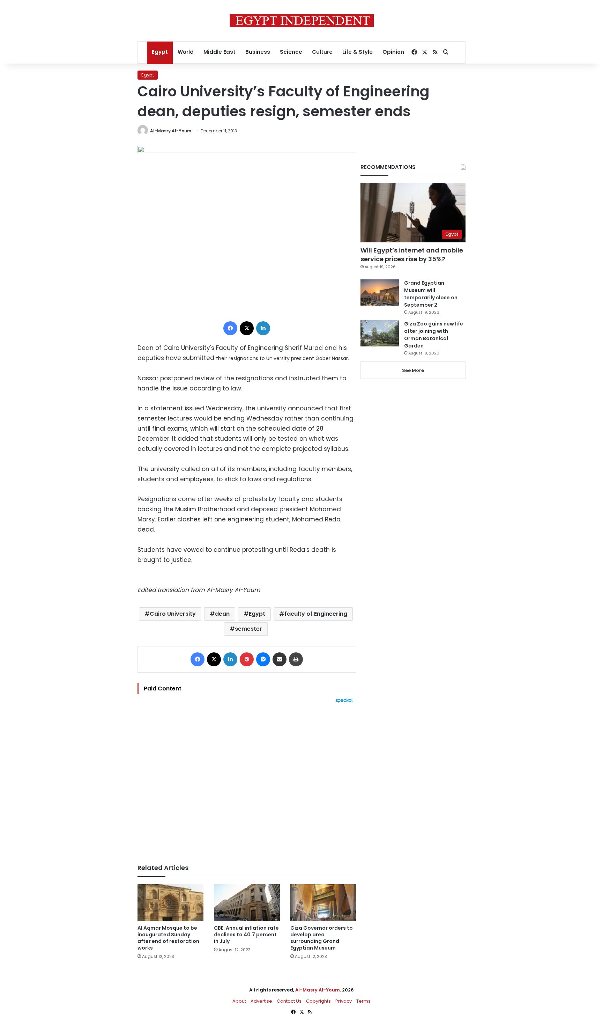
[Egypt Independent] (302, 20)
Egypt (160, 52)
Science (291, 52)
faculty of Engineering (315, 614)
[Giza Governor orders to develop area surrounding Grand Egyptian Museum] (323, 903)
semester (248, 629)
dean (222, 614)
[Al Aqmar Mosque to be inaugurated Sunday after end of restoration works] (170, 903)
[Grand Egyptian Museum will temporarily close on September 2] (379, 292)
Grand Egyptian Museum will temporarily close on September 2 (430, 293)
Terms (363, 1001)
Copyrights (318, 1001)
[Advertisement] (246, 780)
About (239, 1001)
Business (257, 52)
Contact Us (289, 1001)
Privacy (343, 1001)
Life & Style (357, 52)
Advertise (261, 1001)
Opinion (393, 52)
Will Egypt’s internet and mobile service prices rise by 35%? (411, 254)
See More (413, 370)
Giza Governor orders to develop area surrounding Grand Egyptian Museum (321, 937)
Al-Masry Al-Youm (170, 131)
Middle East (219, 52)
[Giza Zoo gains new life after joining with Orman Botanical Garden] (379, 333)
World (186, 52)
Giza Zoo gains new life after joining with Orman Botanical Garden (433, 334)
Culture (322, 52)
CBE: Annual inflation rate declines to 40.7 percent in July (246, 934)
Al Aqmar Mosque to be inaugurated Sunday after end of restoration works (168, 937)
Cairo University (173, 614)
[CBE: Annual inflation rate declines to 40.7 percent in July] (247, 902)
